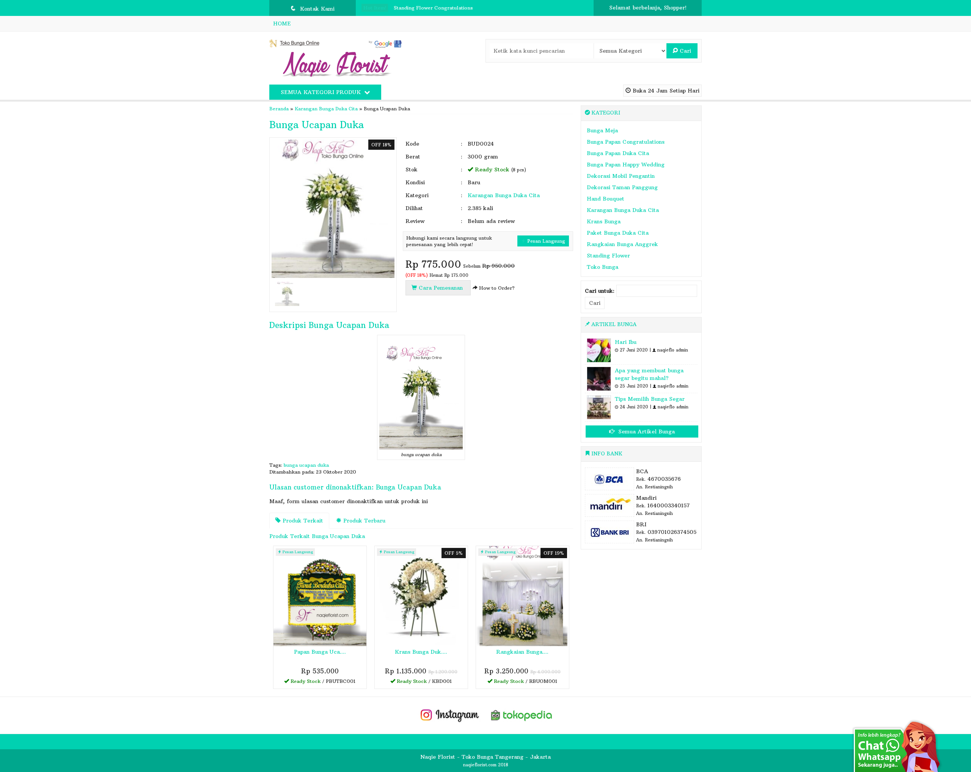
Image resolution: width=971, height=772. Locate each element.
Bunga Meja (602, 130)
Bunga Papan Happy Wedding (626, 164)
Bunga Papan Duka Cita (618, 153)
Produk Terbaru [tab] (363, 520)
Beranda (279, 108)
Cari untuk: (599, 290)
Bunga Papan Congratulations (626, 141)
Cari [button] (684, 50)
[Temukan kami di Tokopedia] (522, 714)
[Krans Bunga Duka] (421, 595)
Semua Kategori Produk (322, 92)
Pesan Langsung (545, 241)
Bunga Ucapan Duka (316, 125)
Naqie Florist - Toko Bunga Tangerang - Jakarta (485, 756)
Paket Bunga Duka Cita (618, 232)
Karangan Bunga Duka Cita (326, 108)
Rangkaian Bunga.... (522, 651)
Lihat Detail (322, 682)
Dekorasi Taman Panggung (622, 187)
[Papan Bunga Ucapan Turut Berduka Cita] (319, 595)
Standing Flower (608, 255)
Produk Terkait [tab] (302, 520)
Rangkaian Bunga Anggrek (622, 244)
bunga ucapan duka (306, 465)
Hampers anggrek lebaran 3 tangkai (437, 14)
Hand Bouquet (605, 198)
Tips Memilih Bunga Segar (650, 398)
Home (282, 23)
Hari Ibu (625, 342)
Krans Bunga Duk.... (421, 651)
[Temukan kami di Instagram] (449, 714)
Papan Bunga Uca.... (320, 651)
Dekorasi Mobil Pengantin (621, 176)
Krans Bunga (604, 221)
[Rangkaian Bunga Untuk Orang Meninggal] (522, 595)
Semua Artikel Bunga (645, 431)
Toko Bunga (602, 267)
